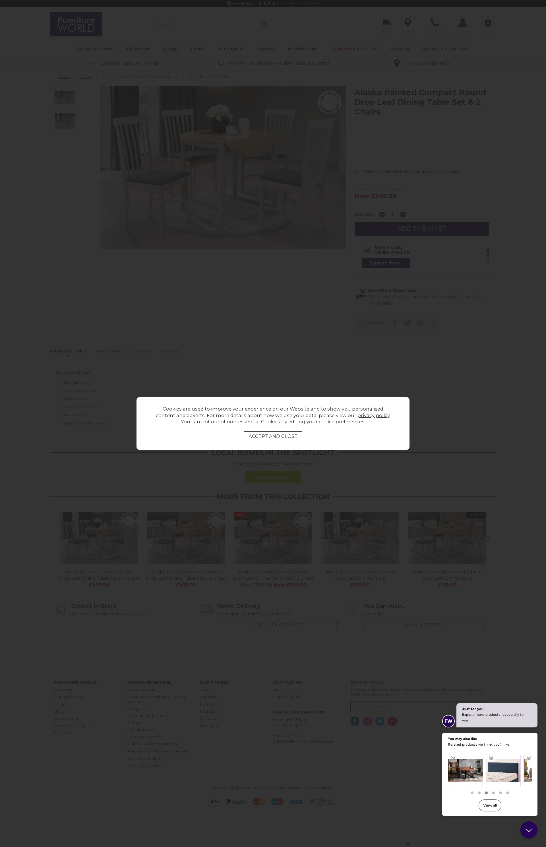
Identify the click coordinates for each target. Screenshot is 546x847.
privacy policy (373, 415)
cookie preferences (342, 421)
